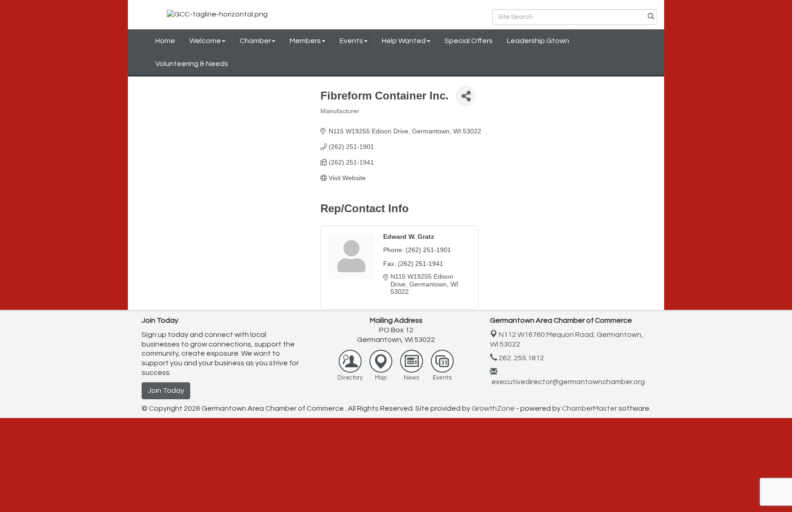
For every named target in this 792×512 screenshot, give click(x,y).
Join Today (166, 390)
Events (351, 40)
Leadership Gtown (538, 40)
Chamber (255, 40)
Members (305, 40)
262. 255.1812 (520, 358)
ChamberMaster (589, 408)
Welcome (205, 40)
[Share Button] (466, 96)
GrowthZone (493, 408)
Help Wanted (404, 40)
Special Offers (469, 40)
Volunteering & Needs (191, 63)
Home (165, 40)
